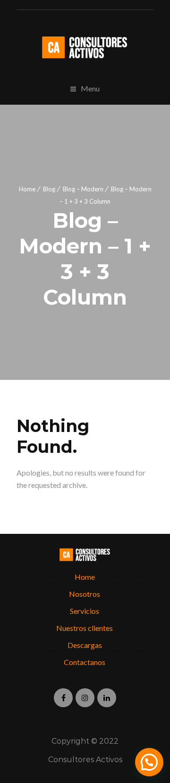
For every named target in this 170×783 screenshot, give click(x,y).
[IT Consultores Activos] (85, 47)
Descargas (85, 644)
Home (27, 189)
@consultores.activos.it (85, 697)
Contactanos (84, 661)
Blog (49, 189)
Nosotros (84, 593)
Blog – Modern (83, 189)
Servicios (84, 610)
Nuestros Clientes (84, 627)
